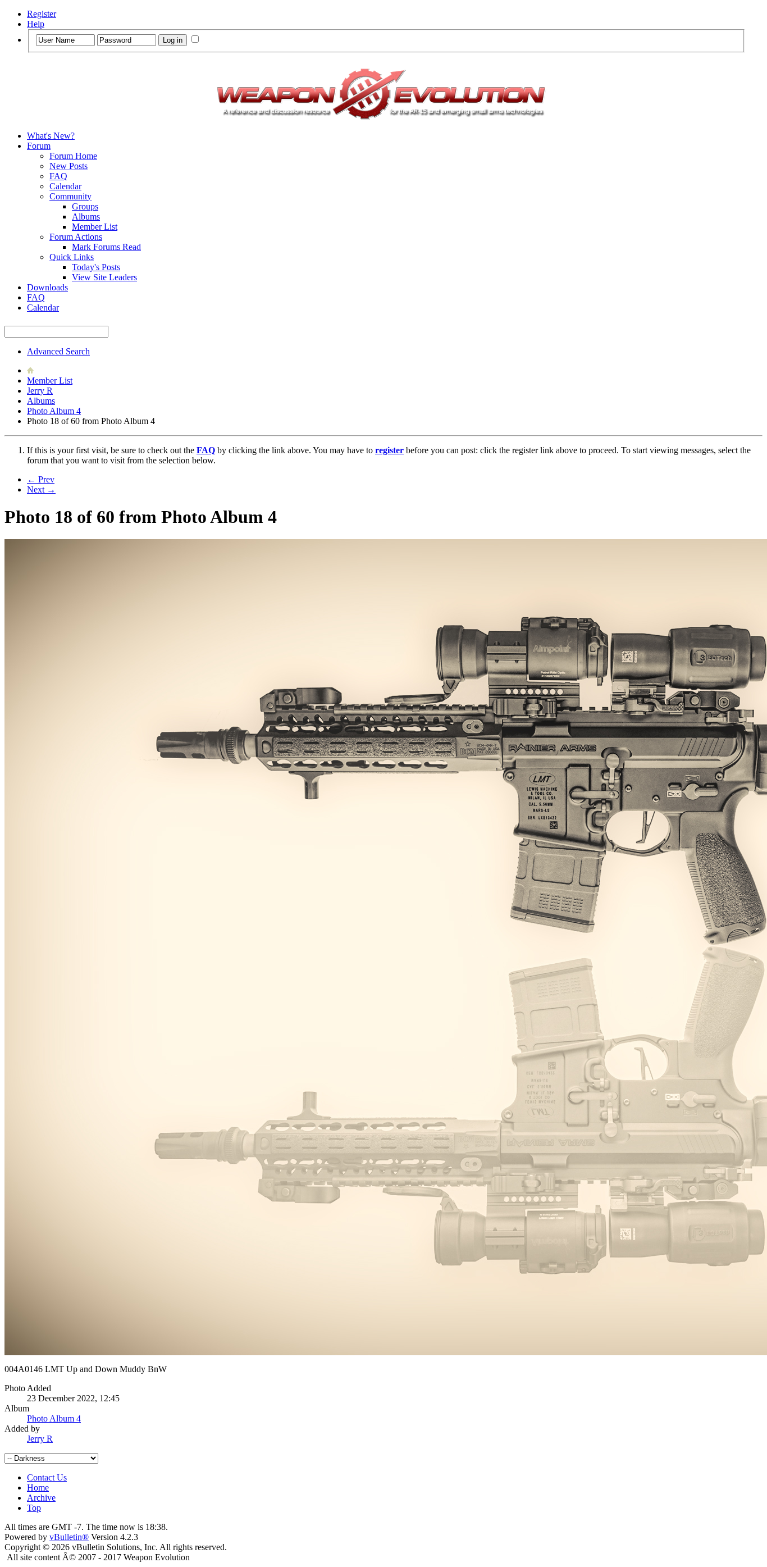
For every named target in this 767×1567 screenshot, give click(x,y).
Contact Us (47, 1477)
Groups (85, 206)
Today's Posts (96, 267)
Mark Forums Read (106, 247)
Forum (39, 146)
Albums (86, 216)
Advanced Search (58, 351)
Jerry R (40, 390)
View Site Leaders (104, 277)
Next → (41, 489)
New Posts (68, 166)
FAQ (58, 176)
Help (35, 24)
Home (38, 1487)
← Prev (40, 479)
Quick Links (71, 257)
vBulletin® (69, 1537)
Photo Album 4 (54, 411)
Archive (41, 1497)
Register (41, 14)
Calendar (65, 186)
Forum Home (73, 156)
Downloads (47, 287)
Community (70, 196)
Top (34, 1508)
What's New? (51, 135)
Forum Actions (75, 237)
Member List (94, 226)
